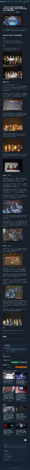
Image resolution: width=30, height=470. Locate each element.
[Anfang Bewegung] (13, 72)
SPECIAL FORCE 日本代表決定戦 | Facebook (11, 333)
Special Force (4, 356)
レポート (8, 356)
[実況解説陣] (13, 165)
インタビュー (15, 1)
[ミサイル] (13, 259)
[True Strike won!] (13, 292)
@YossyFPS (13, 351)
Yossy (8, 347)
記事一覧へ (9, 351)
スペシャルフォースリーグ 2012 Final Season (10, 86)
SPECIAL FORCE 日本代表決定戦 (18, 29)
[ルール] (13, 104)
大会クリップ (21, 1)
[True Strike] (13, 58)
